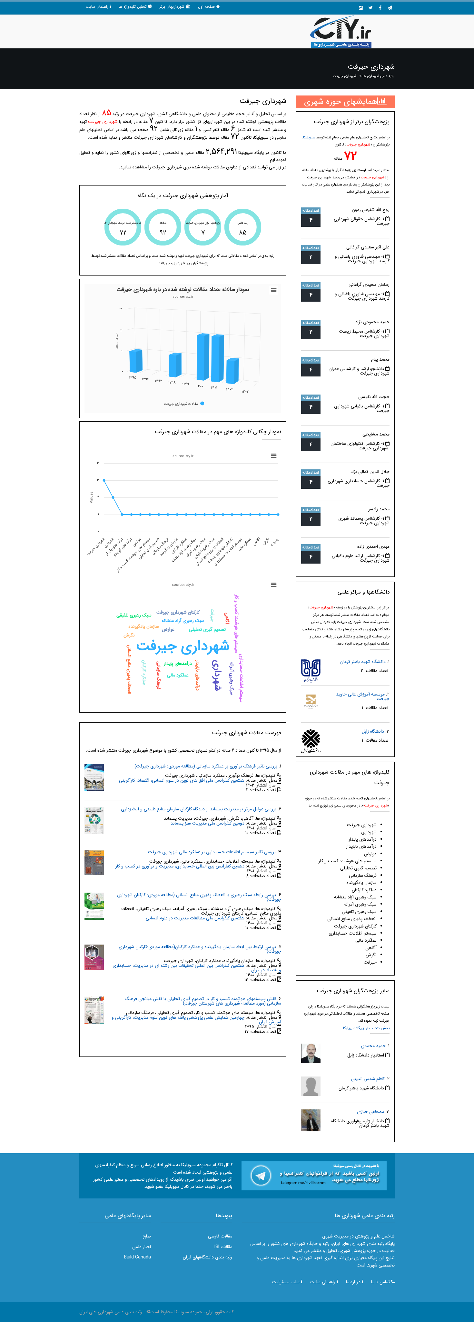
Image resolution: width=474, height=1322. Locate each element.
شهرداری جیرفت (344, 76)
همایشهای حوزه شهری (340, 101)
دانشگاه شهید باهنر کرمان (363, 661)
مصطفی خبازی (370, 1111)
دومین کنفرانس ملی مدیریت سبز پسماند (207, 823)
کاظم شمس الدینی (368, 1078)
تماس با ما (380, 1282)
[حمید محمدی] (311, 1053)
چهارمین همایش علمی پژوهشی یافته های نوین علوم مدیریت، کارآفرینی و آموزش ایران (196, 1020)
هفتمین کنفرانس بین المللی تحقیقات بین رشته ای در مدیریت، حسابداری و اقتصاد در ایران (197, 968)
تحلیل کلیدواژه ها (133, 7)
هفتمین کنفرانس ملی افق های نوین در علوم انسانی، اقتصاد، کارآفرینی (181, 780)
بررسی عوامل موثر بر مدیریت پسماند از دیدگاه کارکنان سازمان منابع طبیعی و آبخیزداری (198, 809)
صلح (147, 1236)
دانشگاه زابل (373, 731)
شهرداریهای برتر (172, 7)
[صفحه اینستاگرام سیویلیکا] (361, 8)
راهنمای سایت (97, 7)
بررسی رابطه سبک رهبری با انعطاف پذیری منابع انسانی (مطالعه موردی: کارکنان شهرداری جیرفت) (199, 897)
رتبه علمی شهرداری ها (378, 76)
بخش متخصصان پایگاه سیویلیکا (366, 1028)
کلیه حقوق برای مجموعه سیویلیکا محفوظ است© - (187, 1312)
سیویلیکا (309, 137)
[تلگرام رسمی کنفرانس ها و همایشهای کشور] (390, 8)
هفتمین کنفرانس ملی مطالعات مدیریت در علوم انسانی (195, 918)
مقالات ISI (223, 1246)
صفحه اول (206, 7)
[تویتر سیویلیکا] (370, 8)
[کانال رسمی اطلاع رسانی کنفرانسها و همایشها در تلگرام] (314, 1175)
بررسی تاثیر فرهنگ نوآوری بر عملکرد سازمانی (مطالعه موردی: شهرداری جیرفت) (205, 766)
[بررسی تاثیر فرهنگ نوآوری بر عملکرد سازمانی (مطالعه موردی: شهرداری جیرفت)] (94, 777)
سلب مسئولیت (286, 1282)
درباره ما (353, 1282)
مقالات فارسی (220, 1236)
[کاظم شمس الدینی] (311, 1085)
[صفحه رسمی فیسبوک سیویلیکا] (380, 8)
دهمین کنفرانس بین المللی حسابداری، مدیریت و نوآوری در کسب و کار (179, 866)
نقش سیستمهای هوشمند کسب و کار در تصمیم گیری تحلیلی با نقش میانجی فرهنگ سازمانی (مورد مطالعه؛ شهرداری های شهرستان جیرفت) (203, 1001)
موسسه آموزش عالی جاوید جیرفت (363, 696)
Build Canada (137, 1257)
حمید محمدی (373, 1045)
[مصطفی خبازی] (311, 1120)
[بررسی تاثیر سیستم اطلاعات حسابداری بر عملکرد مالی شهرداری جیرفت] (94, 862)
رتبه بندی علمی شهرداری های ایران (110, 1312)
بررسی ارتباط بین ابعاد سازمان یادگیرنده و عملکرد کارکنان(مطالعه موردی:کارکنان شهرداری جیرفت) (200, 949)
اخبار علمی (141, 1246)
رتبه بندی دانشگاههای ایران (207, 1257)
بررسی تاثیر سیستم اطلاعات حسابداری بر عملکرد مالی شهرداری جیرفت (212, 852)
